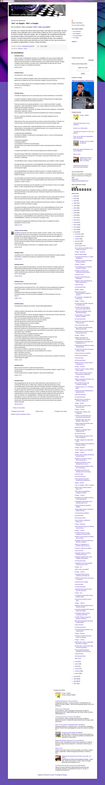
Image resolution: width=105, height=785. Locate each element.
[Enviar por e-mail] (40, 46)
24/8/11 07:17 (18, 87)
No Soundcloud (77, 35)
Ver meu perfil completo (78, 25)
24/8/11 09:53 (18, 259)
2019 (75, 212)
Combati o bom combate (81, 582)
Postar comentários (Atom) (23, 414)
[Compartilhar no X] (43, 46)
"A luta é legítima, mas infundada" (84, 450)
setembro (77, 241)
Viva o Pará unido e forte (81, 325)
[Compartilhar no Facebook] (45, 46)
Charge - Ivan (78, 593)
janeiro (77, 673)
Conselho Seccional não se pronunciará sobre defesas (70, 765)
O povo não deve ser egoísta (82, 353)
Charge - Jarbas (79, 289)
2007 (75, 683)
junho (76, 664)
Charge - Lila (78, 567)
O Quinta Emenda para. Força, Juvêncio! (66, 701)
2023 (75, 203)
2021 (75, 208)
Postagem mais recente (17, 411)
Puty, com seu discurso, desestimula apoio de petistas (70, 724)
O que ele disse (79, 284)
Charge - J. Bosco (80, 264)
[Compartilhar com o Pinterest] (46, 46)
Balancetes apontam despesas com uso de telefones (69, 740)
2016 (75, 220)
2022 (75, 205)
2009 (75, 679)
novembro (78, 236)
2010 (75, 676)
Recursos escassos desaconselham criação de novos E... (83, 293)
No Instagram (77, 33)
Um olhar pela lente (80, 245)
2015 (75, 222)
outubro (77, 238)
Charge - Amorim (79, 482)
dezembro (78, 234)
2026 (75, 196)
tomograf (51, 774)
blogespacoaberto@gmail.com (80, 181)
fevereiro (77, 671)
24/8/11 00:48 (18, 67)
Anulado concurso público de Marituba (72, 732)
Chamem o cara (79, 274)
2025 (75, 198)
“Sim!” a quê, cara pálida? (41, 27)
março (77, 668)
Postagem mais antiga (61, 411)
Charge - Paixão (79, 403)
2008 (75, 681)
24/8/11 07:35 (18, 225)
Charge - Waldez (84, 115)
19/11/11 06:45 (18, 404)
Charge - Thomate (80, 366)
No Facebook (77, 31)
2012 (75, 229)
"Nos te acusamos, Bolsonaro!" (83, 80)
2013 (75, 227)
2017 (75, 217)
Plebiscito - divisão (22, 48)
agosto (77, 243)
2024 (75, 200)
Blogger (65, 774)
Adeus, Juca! (76, 154)
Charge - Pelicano (80, 447)
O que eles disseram (80, 394)
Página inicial (39, 411)
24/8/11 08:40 (18, 247)
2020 (75, 210)
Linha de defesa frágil (81, 254)
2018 (75, 215)
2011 (75, 232)
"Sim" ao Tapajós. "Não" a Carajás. (84, 485)
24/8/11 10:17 (18, 298)
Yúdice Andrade (19, 230)
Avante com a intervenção (80, 128)
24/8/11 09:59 (18, 276)
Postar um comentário (19, 407)
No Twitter (76, 37)
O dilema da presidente (81, 355)
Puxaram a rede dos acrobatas (83, 548)
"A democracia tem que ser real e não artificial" (68, 716)
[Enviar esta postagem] (38, 46)
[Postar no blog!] (42, 46)
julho (76, 661)
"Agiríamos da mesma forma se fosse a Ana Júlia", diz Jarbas (86, 159)
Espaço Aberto (27, 7)
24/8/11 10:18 (18, 360)
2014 (75, 224)
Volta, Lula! (78, 658)
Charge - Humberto (80, 252)
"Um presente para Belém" (82, 513)
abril (76, 666)
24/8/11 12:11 (18, 375)
